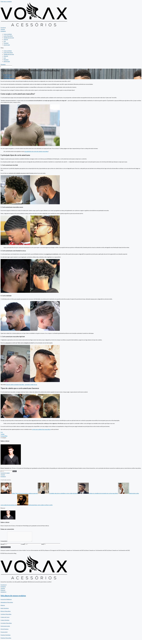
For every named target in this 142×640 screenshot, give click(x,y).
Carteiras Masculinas (6, 614)
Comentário (4, 541)
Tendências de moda (9, 37)
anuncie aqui (7, 44)
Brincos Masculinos (6, 611)
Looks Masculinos (8, 36)
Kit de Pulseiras (4, 629)
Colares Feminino (5, 620)
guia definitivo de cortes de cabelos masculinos (36, 151)
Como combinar (8, 34)
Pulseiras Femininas (5, 635)
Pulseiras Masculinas (6, 638)
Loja (5, 41)
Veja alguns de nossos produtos (13, 596)
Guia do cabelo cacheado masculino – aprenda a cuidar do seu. (21, 384)
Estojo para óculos (5, 626)
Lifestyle (6, 39)
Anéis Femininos (5, 608)
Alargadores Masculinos (7, 602)
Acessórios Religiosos (6, 599)
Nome (2, 544)
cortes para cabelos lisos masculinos (41, 429)
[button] (71, 48)
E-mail (22, 544)
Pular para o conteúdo (6, 1)
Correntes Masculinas (6, 623)
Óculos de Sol (4, 632)
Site (42, 544)
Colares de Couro (5, 617)
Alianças (3, 605)
